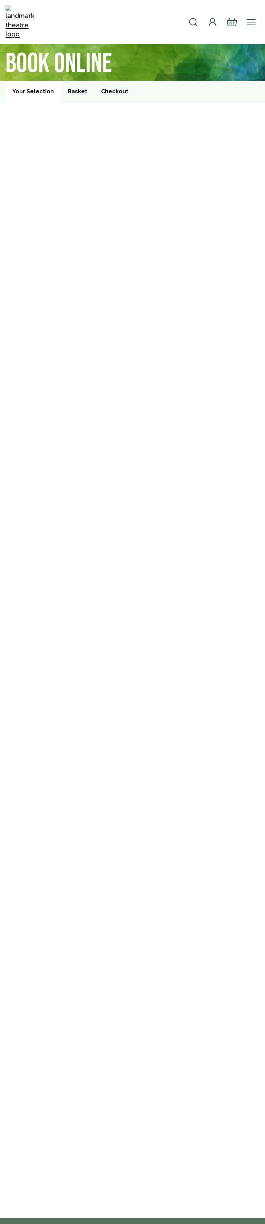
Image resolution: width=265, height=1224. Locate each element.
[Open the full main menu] (251, 22)
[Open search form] (193, 22)
